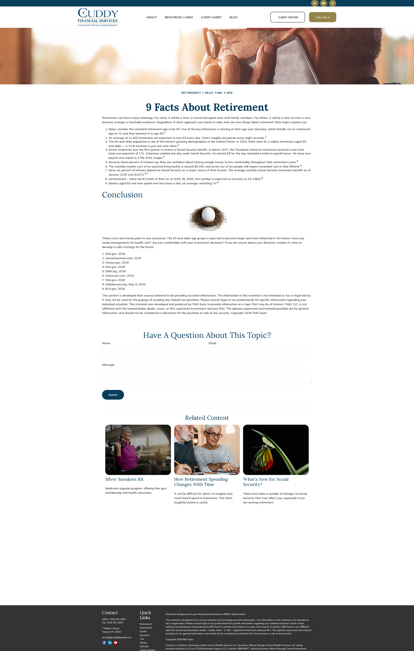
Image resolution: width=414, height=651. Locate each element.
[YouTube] (323, 3)
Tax (142, 638)
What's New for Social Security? (266, 481)
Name (106, 343)
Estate (143, 631)
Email (212, 343)
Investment (146, 627)
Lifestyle (144, 646)
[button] (151, 17)
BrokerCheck (238, 614)
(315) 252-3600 (117, 619)
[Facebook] (332, 3)
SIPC (246, 648)
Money (143, 642)
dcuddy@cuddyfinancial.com (116, 637)
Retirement (146, 624)
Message (108, 364)
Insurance (145, 635)
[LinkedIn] (314, 3)
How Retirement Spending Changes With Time (201, 481)
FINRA (240, 648)
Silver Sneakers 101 (124, 479)
